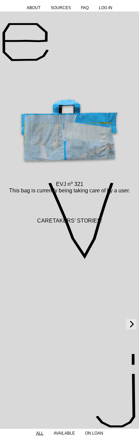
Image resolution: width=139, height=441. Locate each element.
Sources (61, 7)
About (33, 7)
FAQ (85, 7)
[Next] (131, 324)
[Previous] (8, 324)
